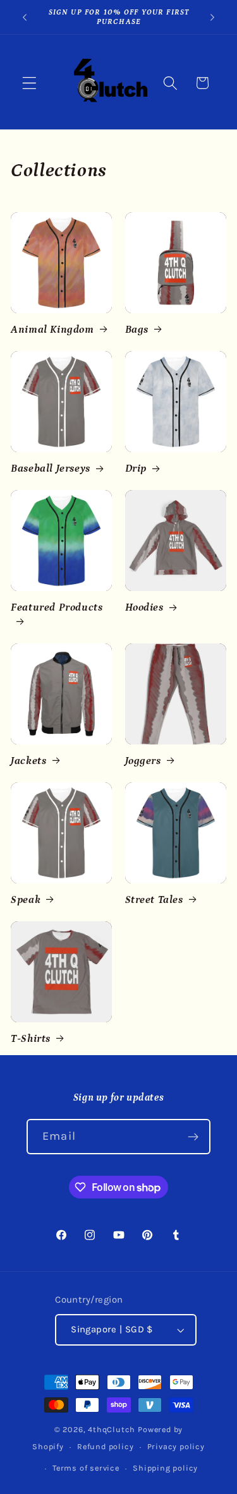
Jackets (28, 761)
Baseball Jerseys (50, 468)
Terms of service (85, 1468)
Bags (137, 329)
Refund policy (105, 1446)
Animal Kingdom (52, 329)
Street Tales (154, 899)
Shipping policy (165, 1468)
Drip (136, 468)
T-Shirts (31, 1038)
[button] (29, 83)
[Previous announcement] (25, 17)
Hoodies (144, 607)
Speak (25, 899)
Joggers (143, 761)
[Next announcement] (212, 17)
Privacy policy (176, 1446)
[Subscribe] (193, 1136)
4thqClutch (111, 1429)
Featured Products (56, 607)
